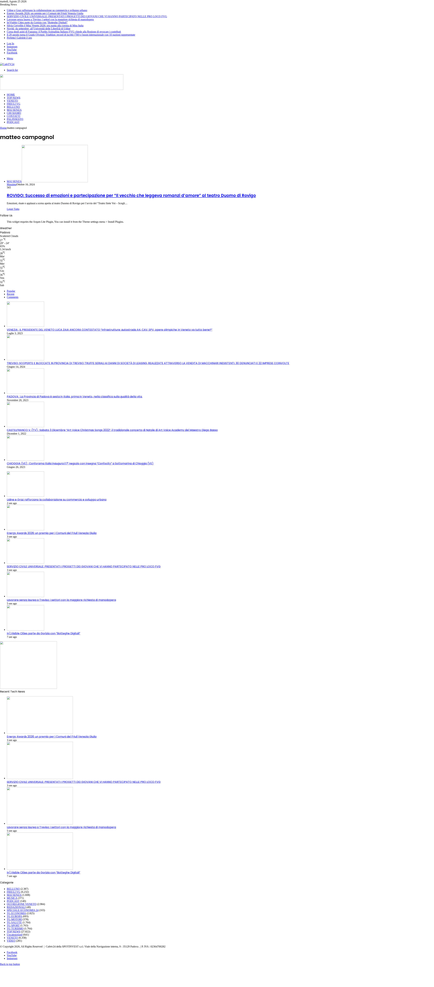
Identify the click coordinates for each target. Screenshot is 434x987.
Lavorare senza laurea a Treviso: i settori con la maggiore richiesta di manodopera (50, 19)
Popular (11, 291)
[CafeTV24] (7, 64)
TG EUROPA (14, 916)
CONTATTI (13, 116)
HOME (11, 94)
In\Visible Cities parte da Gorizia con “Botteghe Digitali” (37, 22)
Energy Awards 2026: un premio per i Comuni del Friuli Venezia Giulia (45, 13)
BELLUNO (13, 106)
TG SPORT (13, 925)
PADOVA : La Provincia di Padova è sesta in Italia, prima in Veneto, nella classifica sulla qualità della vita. (74, 397)
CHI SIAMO (14, 113)
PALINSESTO (15, 119)
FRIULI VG (13, 103)
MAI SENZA (14, 109)
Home (3, 127)
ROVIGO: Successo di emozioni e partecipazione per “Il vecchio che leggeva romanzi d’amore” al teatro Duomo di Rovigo (131, 195)
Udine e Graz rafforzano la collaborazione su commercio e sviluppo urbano (47, 10)
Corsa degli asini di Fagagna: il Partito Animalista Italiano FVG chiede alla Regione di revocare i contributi (64, 31)
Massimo (11, 184)
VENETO (12, 100)
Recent (10, 294)
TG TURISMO (15, 928)
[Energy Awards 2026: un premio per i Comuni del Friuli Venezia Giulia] (25, 529)
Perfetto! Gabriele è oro (19, 37)
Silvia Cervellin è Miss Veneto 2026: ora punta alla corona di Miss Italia (45, 25)
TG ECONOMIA (16, 913)
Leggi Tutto (13, 209)
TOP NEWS (13, 97)
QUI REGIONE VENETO (21, 904)
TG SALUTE (14, 922)
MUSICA (12, 898)
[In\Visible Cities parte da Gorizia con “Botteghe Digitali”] (25, 629)
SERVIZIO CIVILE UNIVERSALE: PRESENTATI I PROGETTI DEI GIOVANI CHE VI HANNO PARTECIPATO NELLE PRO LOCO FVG (87, 16)
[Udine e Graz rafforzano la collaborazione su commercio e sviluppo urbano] (25, 495)
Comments (12, 297)
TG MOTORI (14, 919)
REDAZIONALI (16, 907)
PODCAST (13, 122)
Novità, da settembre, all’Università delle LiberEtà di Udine (38, 28)
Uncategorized (14, 934)
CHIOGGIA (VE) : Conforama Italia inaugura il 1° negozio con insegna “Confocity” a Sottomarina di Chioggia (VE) (80, 463)
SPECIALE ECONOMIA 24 (22, 910)
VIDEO (11, 940)
